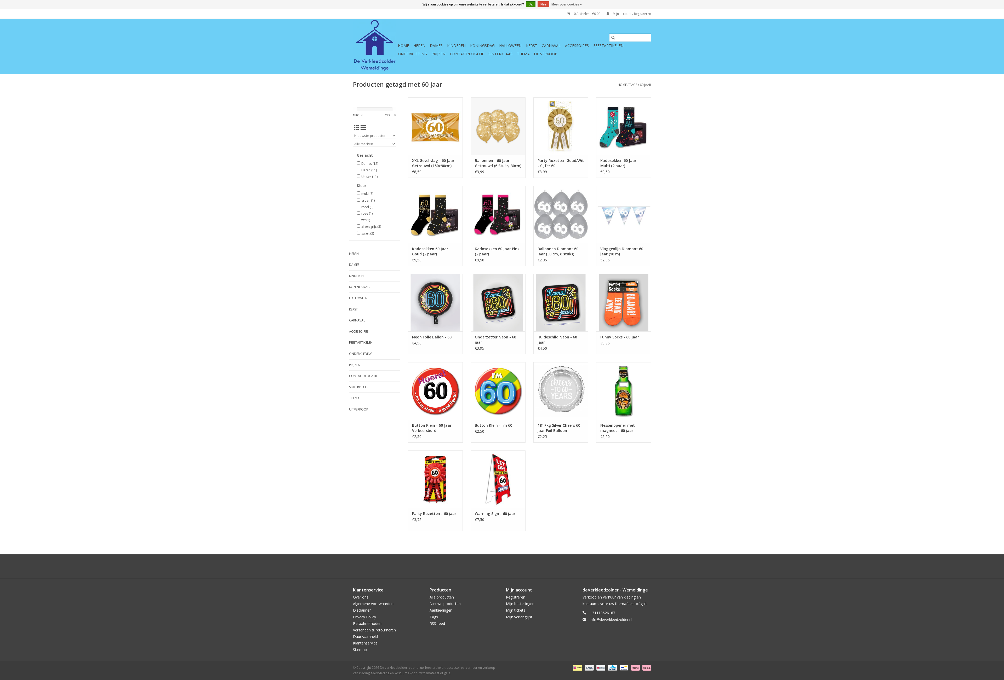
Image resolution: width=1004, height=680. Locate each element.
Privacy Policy (364, 616)
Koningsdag (482, 45)
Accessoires (577, 45)
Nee (543, 4)
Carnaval (551, 45)
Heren (419, 45)
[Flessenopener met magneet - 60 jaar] (623, 391)
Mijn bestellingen (520, 603)
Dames (436, 45)
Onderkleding (412, 53)
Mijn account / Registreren (631, 13)
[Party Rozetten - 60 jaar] (435, 479)
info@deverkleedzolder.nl (611, 619)
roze (367, 213)
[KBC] (612, 667)
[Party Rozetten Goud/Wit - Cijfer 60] (560, 126)
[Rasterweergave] (356, 127)
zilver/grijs (371, 226)
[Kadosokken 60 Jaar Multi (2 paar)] (623, 126)
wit (365, 220)
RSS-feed (437, 623)
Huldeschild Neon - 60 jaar (557, 340)
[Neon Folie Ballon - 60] (435, 302)
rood (367, 207)
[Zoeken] (613, 37)
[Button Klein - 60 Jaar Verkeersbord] (435, 391)
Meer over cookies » (566, 4)
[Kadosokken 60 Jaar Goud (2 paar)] (435, 214)
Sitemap (360, 649)
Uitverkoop (545, 53)
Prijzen (438, 53)
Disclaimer (362, 610)
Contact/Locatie (467, 53)
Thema (523, 53)
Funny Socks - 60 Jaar (619, 337)
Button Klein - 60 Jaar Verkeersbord (432, 428)
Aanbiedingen (441, 610)
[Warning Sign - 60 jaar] (498, 479)
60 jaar (645, 85)
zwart (367, 233)
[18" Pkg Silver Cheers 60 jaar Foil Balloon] (560, 391)
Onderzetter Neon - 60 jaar (495, 340)
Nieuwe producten (445, 603)
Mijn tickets (515, 610)
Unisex (369, 176)
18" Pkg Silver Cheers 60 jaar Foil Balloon (559, 428)
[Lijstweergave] (363, 127)
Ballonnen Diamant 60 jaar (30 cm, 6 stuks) (558, 251)
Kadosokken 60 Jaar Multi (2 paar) (618, 163)
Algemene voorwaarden (373, 603)
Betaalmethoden (367, 623)
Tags (633, 85)
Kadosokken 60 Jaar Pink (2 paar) (497, 251)
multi (367, 193)
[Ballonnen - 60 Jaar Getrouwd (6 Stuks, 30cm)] (498, 126)
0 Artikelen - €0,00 (587, 13)
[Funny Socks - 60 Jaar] (623, 302)
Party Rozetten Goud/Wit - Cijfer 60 (561, 163)
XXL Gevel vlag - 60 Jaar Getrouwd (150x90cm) (433, 163)
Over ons (360, 597)
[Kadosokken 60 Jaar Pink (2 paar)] (498, 214)
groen (368, 200)
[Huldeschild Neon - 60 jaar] (560, 302)
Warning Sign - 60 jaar (495, 513)
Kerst (531, 45)
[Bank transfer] (589, 667)
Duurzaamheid (365, 636)
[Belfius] (600, 667)
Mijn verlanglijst (519, 616)
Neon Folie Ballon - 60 (432, 337)
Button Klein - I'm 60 (493, 425)
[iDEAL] (577, 667)
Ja (531, 4)
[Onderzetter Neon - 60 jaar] (498, 302)
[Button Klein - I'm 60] (498, 391)
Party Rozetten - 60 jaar (434, 513)
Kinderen (456, 45)
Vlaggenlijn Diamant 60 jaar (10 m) (621, 251)
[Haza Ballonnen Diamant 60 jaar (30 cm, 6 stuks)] (560, 214)
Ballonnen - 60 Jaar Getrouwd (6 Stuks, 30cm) (498, 163)
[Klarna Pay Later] (646, 667)
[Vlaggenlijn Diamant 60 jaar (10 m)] (623, 214)
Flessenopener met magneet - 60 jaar (617, 428)
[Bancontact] (623, 667)
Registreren (515, 597)
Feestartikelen (608, 45)
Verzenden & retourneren (374, 630)
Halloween (510, 45)
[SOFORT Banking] (635, 667)
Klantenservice (365, 643)
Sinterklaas (500, 53)
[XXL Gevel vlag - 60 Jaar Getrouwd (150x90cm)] (435, 126)
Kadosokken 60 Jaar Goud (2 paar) (430, 251)
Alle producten (442, 597)
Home (403, 45)
